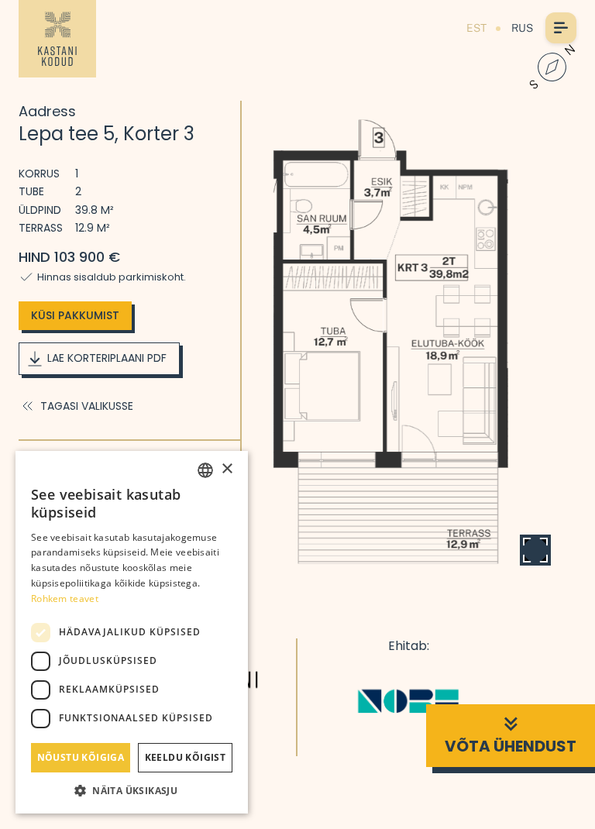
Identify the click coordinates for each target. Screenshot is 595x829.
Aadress (47, 111)
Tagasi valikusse (86, 406)
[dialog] (131, 632)
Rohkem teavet (64, 598)
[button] (131, 790)
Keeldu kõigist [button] (185, 757)
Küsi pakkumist (75, 315)
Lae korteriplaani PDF (107, 358)
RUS (522, 28)
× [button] (226, 469)
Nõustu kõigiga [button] (81, 757)
